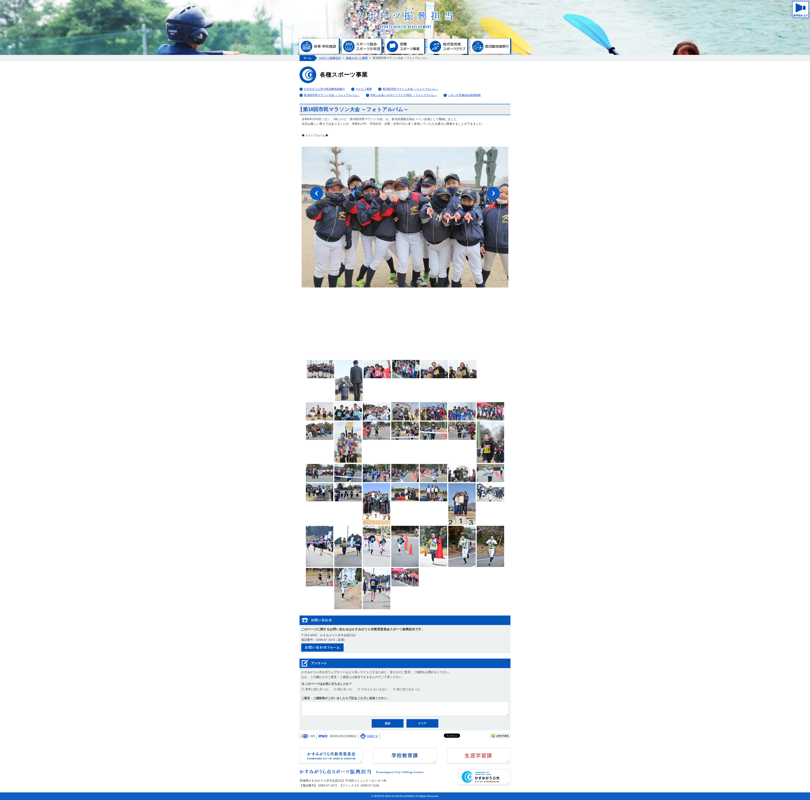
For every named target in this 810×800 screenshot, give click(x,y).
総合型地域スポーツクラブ (447, 46)
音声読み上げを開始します (800, 9)
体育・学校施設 (319, 46)
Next (493, 193)
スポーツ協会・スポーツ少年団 (362, 46)
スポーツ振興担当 (330, 58)
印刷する (372, 736)
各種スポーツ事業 (404, 46)
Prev (316, 193)
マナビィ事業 (363, 89)
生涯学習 (478, 756)
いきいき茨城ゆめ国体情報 (464, 95)
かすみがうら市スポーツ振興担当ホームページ (405, 20)
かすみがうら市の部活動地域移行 (324, 89)
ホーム (308, 58)
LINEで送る (500, 736)
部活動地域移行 (490, 46)
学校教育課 (405, 756)
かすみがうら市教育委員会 (331, 756)
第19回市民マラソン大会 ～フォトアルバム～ (410, 89)
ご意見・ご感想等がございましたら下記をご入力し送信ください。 (345, 698)
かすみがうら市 (484, 777)
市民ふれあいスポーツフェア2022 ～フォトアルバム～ (403, 95)
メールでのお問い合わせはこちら (322, 647)
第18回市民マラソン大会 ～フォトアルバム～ (332, 95)
